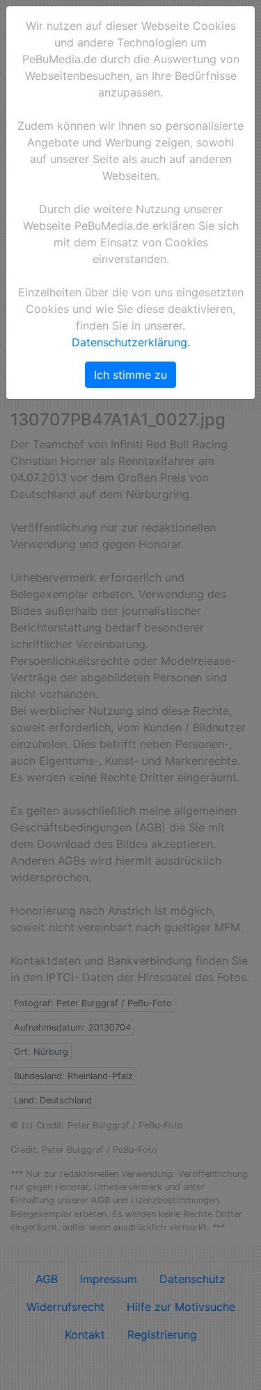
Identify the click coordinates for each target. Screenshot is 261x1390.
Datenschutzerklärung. (131, 342)
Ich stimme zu (130, 375)
